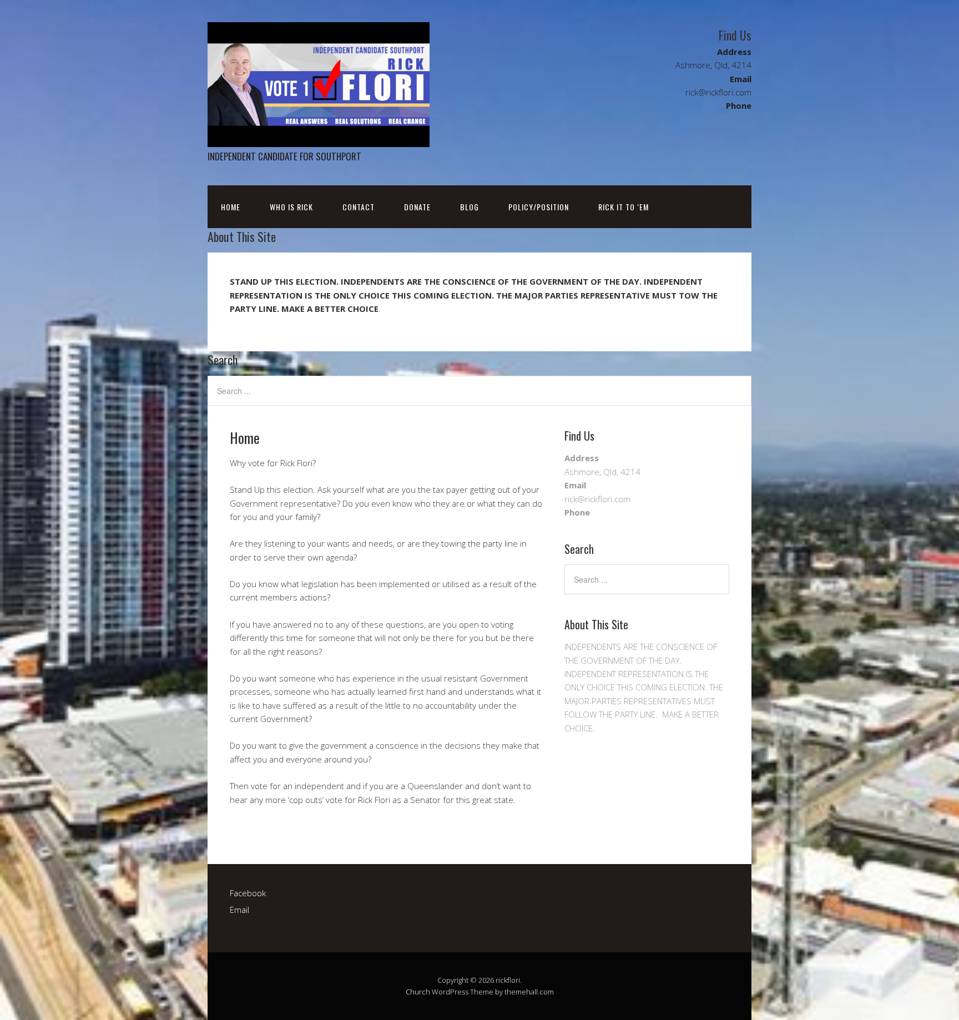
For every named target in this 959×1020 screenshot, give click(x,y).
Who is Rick (291, 207)
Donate (417, 207)
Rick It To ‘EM (623, 207)
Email (239, 909)
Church (418, 992)
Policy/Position (538, 207)
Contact (358, 207)
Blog (469, 207)
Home (230, 207)
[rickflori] (319, 137)
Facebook (248, 892)
